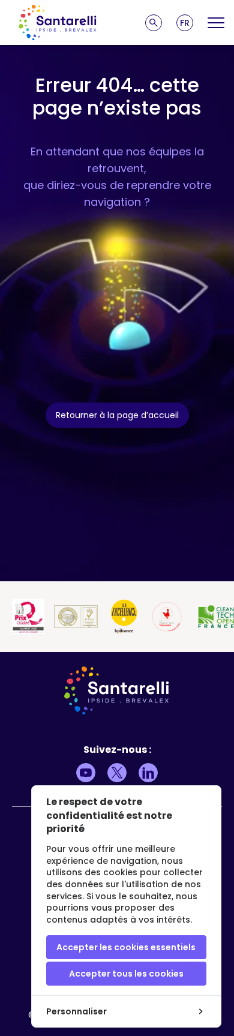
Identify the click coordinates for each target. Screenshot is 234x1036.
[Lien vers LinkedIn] (148, 772)
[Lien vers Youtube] (85, 772)
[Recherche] (153, 22)
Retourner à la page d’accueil (117, 415)
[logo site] (57, 22)
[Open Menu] (216, 23)
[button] (185, 23)
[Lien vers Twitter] (117, 772)
